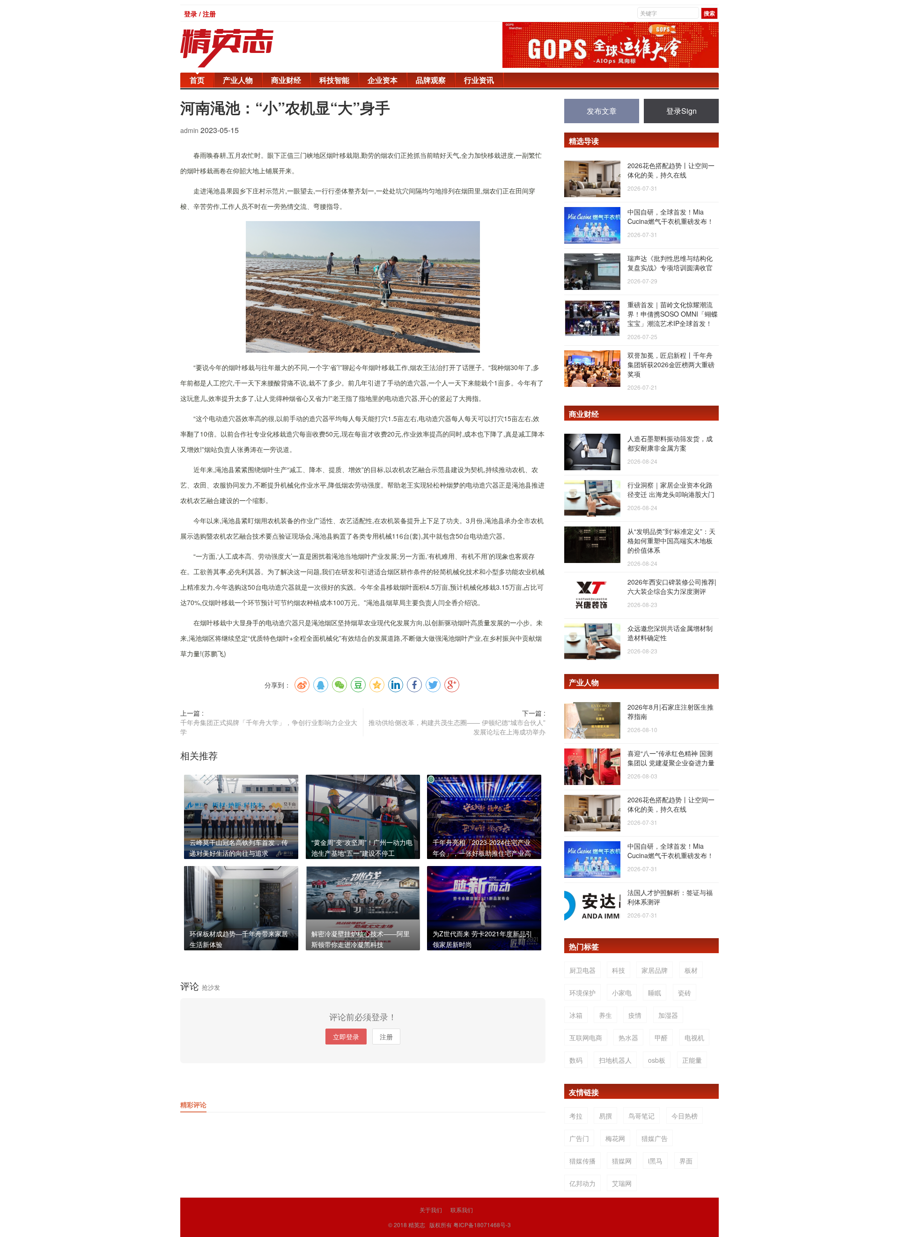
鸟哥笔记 (641, 1115)
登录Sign (681, 110)
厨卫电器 (582, 970)
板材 (691, 970)
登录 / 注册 (200, 13)
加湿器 (668, 1015)
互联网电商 (585, 1037)
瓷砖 (684, 992)
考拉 (575, 1115)
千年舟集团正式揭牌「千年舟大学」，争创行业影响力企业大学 (268, 727)
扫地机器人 (615, 1060)
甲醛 (661, 1037)
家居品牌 (654, 970)
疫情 (634, 1015)
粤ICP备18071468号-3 (482, 1225)
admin (190, 130)
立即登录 (346, 1036)
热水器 (628, 1037)
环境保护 (582, 992)
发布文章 (602, 110)
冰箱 (575, 1015)
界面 (686, 1160)
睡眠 (654, 992)
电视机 (694, 1037)
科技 (618, 970)
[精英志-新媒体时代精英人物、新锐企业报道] (245, 48)
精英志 (416, 1225)
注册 (386, 1036)
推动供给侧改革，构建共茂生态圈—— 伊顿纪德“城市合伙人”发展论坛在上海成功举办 (456, 727)
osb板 (656, 1060)
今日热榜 (684, 1115)
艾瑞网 (622, 1183)
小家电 (622, 992)
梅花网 (615, 1138)
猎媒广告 (654, 1138)
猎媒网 (622, 1160)
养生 (605, 1015)
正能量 (692, 1060)
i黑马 (655, 1160)
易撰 (605, 1115)
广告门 (579, 1138)
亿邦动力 (582, 1183)
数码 (575, 1060)
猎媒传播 (582, 1160)
